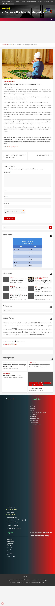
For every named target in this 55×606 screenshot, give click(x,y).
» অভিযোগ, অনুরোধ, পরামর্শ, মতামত (38, 412)
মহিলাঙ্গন (31, 384)
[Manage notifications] (2, 603)
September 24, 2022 (8, 377)
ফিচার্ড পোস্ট (13, 81)
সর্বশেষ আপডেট (7, 273)
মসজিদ (7, 334)
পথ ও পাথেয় (36, 382)
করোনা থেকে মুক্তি (48, 322)
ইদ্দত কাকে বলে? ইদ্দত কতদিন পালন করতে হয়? (39, 365)
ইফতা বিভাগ (11, 277)
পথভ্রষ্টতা (27, 332)
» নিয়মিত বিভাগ (9, 539)
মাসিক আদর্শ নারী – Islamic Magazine (23, 12)
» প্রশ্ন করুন (33, 416)
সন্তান (12, 146)
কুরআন (40, 325)
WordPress (41, 582)
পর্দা (31, 332)
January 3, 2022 (32, 390)
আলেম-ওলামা (11, 322)
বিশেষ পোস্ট (36, 278)
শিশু (9, 146)
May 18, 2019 (7, 87)
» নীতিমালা (32, 406)
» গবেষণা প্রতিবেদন (10, 541)
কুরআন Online (46, 1)
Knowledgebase (32, 1)
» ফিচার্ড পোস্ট (9, 546)
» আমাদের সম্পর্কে (34, 420)
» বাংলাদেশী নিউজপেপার (35, 425)
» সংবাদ (7, 552)
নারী (22, 332)
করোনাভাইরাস (11, 325)
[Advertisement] (27, 32)
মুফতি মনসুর (19, 334)
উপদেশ (41, 322)
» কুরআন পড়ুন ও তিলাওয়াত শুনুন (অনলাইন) (39, 535)
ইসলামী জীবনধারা (41, 277)
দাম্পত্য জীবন (48, 329)
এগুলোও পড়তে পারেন (8, 358)
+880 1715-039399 (12, 525)
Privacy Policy (25, 1)
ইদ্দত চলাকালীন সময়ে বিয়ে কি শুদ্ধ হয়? (12, 375)
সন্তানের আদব (15, 146)
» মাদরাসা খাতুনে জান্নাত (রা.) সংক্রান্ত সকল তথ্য (13, 341)
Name (6, 190)
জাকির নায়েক (20, 329)
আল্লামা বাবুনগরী (24, 322)
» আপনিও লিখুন (33, 414)
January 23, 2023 (7, 368)
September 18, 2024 (39, 291)
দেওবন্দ (11, 332)
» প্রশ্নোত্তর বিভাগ (34, 418)
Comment (7, 172)
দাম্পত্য (39, 329)
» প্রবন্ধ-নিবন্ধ (9, 550)
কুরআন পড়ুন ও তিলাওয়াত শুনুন (10, 344)
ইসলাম (32, 323)
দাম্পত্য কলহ (43, 329)
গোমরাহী (14, 329)
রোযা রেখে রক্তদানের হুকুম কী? (43, 155)
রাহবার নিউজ (18, 1)
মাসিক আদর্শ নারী (19, 282)
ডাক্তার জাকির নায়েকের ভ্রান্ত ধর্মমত (27, 329)
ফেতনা (45, 332)
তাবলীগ (35, 329)
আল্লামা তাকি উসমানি (17, 322)
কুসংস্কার (9, 329)
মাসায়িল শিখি (40, 278)
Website (6, 203)
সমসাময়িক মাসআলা (27, 334)
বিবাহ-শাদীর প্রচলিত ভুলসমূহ (35, 388)
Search (50, 227)
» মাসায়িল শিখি (9, 554)
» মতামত (32, 410)
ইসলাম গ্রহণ (37, 322)
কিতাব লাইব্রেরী (40, 1)
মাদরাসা (52, 1)
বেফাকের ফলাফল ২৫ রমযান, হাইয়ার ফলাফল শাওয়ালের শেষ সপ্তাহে (15, 156)
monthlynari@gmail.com (14, 528)
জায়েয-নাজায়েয (37, 293)
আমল (11, 286)
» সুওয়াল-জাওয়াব (9, 543)
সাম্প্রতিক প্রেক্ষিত (42, 293)
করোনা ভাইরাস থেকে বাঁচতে (18, 325)
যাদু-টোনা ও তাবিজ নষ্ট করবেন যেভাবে (18, 288)
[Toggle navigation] (4, 19)
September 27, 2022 (33, 366)
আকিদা (5, 322)
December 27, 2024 (14, 290)
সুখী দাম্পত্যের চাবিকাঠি (35, 334)
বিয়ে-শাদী (13, 362)
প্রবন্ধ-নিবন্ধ (6, 81)
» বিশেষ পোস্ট (9, 548)
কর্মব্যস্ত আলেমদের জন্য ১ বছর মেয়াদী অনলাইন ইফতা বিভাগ (18, 279)
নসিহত (14, 332)
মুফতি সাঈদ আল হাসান (15, 87)
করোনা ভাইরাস (6, 325)
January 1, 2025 (38, 283)
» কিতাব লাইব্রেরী (34, 422)
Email (6, 197)
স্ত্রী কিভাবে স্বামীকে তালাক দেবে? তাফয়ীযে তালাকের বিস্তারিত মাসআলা (43, 281)
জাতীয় (35, 286)
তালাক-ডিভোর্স (37, 277)
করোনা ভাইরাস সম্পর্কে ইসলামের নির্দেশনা (31, 325)
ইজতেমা (28, 322)
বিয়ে (48, 332)
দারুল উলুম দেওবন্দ (6, 332)
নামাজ (16, 332)
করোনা (44, 322)
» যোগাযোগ (32, 408)
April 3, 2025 (13, 282)
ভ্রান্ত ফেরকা (12, 293)
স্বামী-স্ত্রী (42, 334)
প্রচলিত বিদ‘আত (38, 332)
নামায (10, 81)
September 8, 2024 (39, 299)
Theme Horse (20, 582)
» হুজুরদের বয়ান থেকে (10, 556)
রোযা (22, 334)
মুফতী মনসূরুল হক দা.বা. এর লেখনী (38, 384)
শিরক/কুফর (20, 293)
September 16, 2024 (14, 299)
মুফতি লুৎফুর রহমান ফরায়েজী (13, 334)
